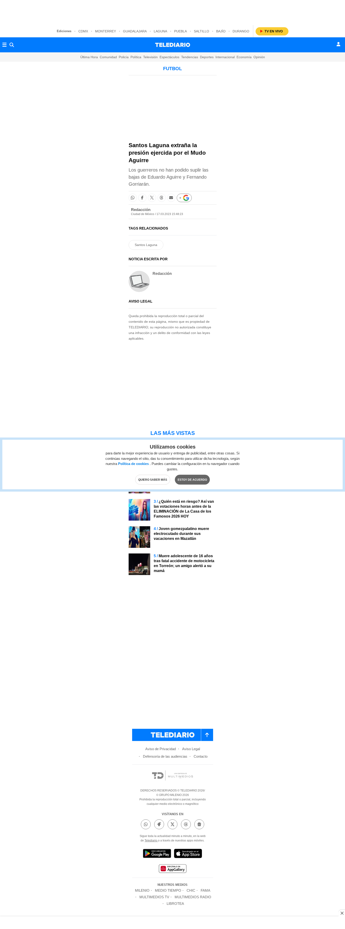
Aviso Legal (191, 749)
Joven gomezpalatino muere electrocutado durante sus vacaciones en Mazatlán (181, 534)
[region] (172, 11)
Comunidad (108, 57)
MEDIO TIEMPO (168, 890)
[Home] (172, 45)
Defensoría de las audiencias (165, 756)
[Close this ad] (341, 913)
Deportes (207, 57)
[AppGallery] (172, 869)
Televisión (150, 57)
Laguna (160, 31)
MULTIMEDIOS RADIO (193, 897)
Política (135, 57)
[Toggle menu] (4, 44)
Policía (124, 57)
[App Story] (188, 854)
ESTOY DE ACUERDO (192, 479)
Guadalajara (135, 31)
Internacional (225, 57)
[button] (133, 198)
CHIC (191, 890)
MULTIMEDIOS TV (154, 897)
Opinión (259, 57)
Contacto (200, 756)
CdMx (83, 31)
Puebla (180, 31)
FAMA (205, 890)
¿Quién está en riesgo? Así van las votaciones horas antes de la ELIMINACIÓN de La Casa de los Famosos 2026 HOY (184, 508)
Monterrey (105, 31)
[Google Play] (157, 854)
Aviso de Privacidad (160, 749)
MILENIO (142, 890)
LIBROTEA (175, 904)
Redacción (140, 209)
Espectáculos (169, 57)
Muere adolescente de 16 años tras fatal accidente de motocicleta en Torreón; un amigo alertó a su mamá (184, 563)
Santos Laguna (146, 245)
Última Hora (89, 57)
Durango (241, 31)
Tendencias (189, 57)
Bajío (221, 31)
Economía (244, 57)
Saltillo (201, 31)
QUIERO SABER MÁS (152, 479)
